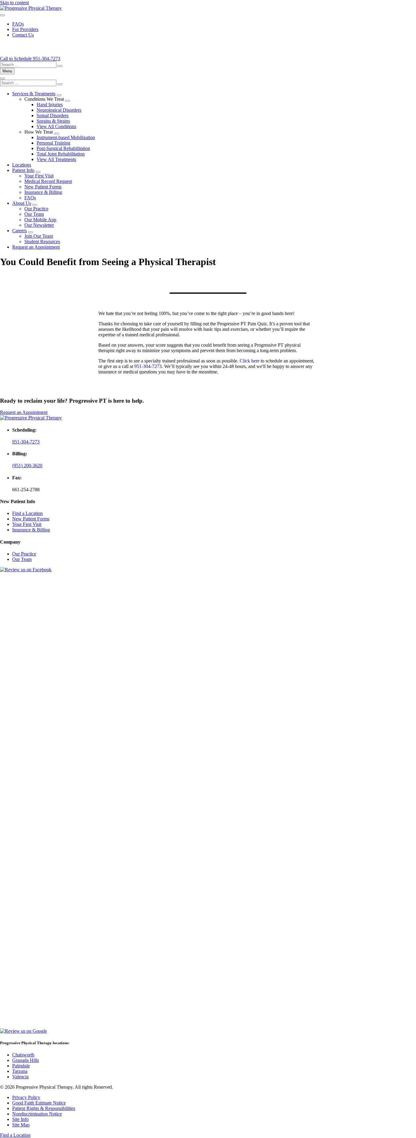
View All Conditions (56, 126)
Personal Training (53, 142)
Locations (21, 164)
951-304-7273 (148, 366)
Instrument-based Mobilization (66, 137)
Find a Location (27, 513)
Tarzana (19, 1071)
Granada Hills (25, 1060)
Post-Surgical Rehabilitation (63, 148)
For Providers (25, 29)
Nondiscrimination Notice (37, 1113)
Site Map (21, 1124)
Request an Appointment (36, 247)
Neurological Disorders (59, 110)
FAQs (18, 23)
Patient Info (23, 170)
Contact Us (23, 34)
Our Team (34, 214)
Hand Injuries (50, 104)
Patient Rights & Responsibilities (43, 1108)
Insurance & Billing (43, 192)
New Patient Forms (43, 186)
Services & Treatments (33, 93)
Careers (19, 230)
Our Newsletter (39, 225)
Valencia (20, 1076)
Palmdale (21, 1065)
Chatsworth (23, 1054)
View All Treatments (56, 159)
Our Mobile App (40, 219)
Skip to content (14, 2)
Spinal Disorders (53, 115)
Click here (249, 360)
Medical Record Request (48, 181)
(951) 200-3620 (27, 465)
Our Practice (36, 208)
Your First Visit (39, 175)
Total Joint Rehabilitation (61, 153)
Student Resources (42, 241)
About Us (21, 203)
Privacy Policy (26, 1097)
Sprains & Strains (53, 121)
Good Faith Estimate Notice (39, 1102)
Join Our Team (38, 236)
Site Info (20, 1119)
